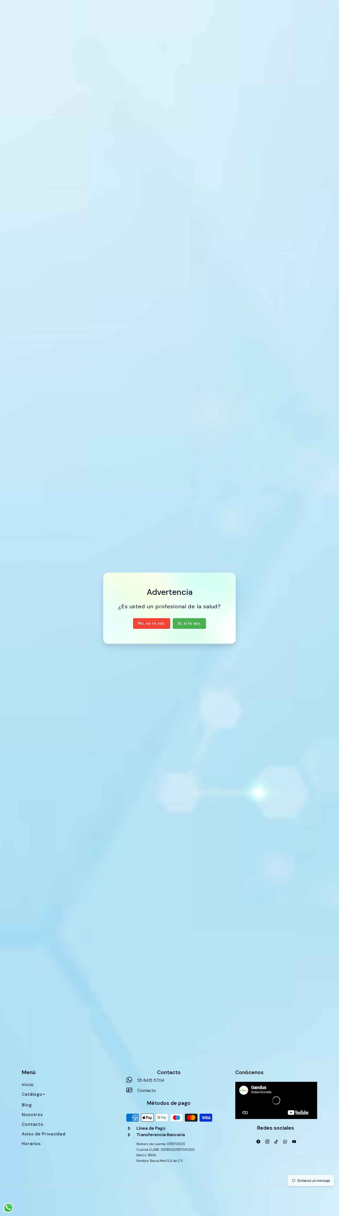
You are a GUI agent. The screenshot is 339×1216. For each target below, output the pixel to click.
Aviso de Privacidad (44, 1134)
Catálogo (32, 1094)
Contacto (32, 1124)
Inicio (28, 1084)
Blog (27, 1105)
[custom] (258, 1141)
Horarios (31, 1143)
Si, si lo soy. (189, 623)
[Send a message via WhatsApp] (8, 1208)
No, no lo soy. (151, 623)
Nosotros (32, 1114)
